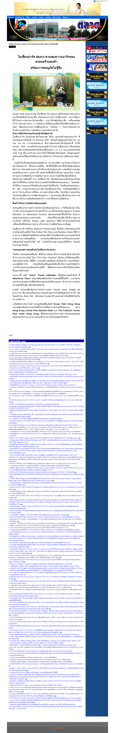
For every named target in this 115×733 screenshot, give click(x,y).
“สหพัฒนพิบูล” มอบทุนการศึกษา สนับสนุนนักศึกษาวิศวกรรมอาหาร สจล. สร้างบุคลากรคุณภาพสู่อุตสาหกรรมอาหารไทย (44, 566)
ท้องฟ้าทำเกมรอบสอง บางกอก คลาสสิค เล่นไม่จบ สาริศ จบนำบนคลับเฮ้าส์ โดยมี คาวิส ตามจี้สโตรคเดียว (40, 659)
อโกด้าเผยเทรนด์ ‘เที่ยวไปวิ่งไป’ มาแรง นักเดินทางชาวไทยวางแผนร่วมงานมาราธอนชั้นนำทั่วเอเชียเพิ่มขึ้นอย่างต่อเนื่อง (45, 530)
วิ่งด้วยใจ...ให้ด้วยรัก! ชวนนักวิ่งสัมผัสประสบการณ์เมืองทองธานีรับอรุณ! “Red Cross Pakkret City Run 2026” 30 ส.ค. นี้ (43, 463)
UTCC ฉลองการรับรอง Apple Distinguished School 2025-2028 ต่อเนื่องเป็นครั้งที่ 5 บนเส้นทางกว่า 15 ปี (39, 527)
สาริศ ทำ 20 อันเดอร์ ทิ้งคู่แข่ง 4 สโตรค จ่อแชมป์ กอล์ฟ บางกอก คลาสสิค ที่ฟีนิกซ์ (33, 657)
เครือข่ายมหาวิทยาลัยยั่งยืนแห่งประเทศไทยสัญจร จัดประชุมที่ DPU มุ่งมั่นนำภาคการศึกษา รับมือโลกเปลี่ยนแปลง (42, 704)
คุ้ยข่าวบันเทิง (57, 17)
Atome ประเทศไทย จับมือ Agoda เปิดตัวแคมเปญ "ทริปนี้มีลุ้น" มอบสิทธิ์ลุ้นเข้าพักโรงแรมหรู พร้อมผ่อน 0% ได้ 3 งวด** (43, 455)
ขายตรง (34, 17)
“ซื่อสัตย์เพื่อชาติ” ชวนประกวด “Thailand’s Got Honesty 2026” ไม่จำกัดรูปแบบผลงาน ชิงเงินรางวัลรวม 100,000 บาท (43, 385)
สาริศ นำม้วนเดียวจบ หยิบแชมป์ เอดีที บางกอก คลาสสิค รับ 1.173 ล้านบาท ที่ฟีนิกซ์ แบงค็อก (36, 643)
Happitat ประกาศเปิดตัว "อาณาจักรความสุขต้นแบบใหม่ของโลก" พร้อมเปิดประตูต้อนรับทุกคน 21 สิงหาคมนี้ (41, 564)
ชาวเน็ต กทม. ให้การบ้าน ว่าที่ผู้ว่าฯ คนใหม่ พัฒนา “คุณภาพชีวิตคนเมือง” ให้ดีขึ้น (34, 672)
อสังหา (28, 17)
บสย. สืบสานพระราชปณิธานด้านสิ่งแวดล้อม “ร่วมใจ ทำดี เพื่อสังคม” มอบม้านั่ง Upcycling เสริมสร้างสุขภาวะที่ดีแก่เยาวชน (45, 641)
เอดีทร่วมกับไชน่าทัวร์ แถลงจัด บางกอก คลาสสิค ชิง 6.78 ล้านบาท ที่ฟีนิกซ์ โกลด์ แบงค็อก (36, 685)
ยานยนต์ (47, 17)
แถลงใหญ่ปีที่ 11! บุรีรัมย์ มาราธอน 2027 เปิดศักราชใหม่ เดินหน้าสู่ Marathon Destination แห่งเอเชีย (38, 515)
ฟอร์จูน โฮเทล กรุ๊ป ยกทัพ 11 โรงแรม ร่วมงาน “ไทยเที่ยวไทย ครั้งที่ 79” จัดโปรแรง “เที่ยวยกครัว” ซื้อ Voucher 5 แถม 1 (43, 374)
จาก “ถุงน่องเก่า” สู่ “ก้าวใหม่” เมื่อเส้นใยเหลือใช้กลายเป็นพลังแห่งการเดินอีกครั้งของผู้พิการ (36, 419)
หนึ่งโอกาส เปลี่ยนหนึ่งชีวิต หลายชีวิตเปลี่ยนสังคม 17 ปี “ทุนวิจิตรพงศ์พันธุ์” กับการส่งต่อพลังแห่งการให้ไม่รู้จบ (41, 570)
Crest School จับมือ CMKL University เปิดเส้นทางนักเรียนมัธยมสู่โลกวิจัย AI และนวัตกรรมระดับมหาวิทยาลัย (41, 651)
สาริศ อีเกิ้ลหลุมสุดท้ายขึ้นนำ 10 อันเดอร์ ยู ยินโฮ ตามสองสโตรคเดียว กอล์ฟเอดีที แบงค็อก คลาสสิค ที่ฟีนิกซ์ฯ (41, 662)
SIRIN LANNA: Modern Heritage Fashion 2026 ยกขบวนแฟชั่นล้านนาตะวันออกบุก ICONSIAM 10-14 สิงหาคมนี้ (42, 472)
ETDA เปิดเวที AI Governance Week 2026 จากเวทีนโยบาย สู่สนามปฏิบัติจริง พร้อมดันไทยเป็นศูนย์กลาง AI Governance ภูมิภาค (46, 698)
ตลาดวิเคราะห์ (19, 17)
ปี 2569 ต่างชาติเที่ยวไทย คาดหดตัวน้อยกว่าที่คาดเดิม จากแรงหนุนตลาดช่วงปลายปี (34, 404)
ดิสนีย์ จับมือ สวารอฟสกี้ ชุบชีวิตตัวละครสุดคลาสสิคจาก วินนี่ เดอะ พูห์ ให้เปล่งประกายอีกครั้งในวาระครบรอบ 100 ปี (43, 645)
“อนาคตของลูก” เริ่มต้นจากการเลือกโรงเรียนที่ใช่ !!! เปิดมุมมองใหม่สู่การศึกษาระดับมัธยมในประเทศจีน (40, 466)
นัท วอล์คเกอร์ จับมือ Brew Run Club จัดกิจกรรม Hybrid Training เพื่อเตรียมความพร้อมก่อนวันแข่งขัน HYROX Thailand (44, 425)
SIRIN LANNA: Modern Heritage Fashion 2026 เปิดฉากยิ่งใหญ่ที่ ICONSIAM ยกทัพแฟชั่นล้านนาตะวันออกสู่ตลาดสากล (44, 438)
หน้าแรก (10, 17)
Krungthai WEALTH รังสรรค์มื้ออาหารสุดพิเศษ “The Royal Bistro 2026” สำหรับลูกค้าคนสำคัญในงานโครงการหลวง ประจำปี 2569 (46, 381)
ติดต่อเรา (65, 17)
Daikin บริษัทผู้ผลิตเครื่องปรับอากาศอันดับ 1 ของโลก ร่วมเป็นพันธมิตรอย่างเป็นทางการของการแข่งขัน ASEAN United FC (45, 634)
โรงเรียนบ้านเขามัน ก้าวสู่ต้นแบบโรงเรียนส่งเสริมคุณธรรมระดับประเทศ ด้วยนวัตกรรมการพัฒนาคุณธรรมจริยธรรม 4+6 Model (46, 568)
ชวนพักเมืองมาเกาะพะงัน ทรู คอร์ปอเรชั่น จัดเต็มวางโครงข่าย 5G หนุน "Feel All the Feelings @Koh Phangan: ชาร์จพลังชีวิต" (45, 431)
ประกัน (41, 17)
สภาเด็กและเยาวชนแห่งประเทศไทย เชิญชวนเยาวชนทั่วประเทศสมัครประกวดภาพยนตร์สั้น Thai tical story (40, 542)
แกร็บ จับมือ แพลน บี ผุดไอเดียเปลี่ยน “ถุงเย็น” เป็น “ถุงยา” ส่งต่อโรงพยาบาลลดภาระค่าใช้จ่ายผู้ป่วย (39, 383)
